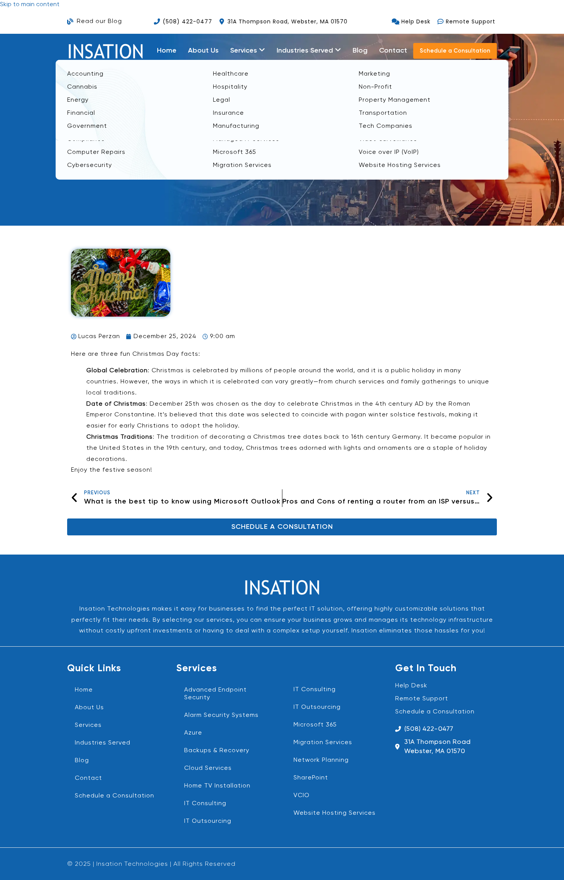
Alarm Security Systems (221, 715)
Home (166, 50)
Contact (393, 50)
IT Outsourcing (207, 821)
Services (88, 725)
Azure (193, 733)
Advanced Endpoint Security (215, 694)
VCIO (302, 795)
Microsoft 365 (315, 725)
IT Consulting (205, 804)
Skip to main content (29, 5)
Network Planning (321, 760)
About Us (203, 50)
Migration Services (323, 743)
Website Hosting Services (335, 813)
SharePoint (311, 778)
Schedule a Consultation (114, 796)
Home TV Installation (217, 786)
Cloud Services (208, 768)
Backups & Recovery (216, 751)
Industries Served (102, 743)
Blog (360, 50)
